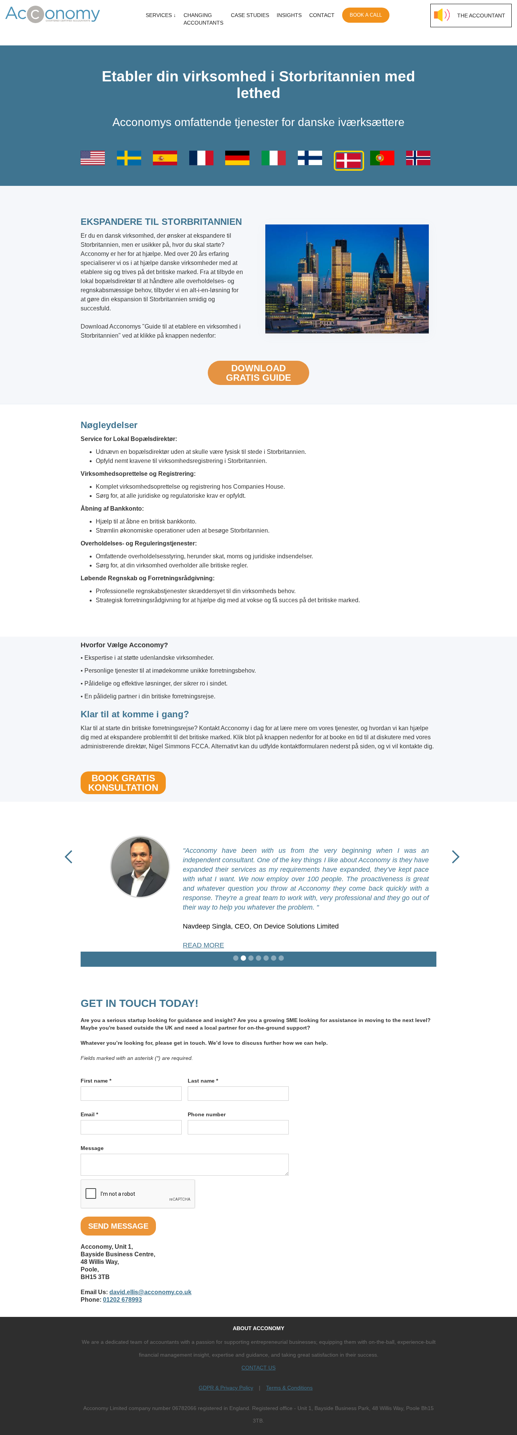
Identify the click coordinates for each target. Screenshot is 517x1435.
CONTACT (322, 15)
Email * (89, 1114)
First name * (96, 1081)
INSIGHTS (289, 15)
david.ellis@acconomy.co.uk (150, 1292)
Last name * (203, 1081)
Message (92, 1148)
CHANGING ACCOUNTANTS (203, 19)
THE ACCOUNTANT (481, 15)
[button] (69, 857)
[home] (61, 12)
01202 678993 (122, 1299)
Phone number (207, 1114)
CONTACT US (258, 1368)
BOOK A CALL (366, 15)
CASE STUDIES (250, 15)
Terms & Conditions (289, 1388)
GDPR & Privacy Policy (226, 1388)
